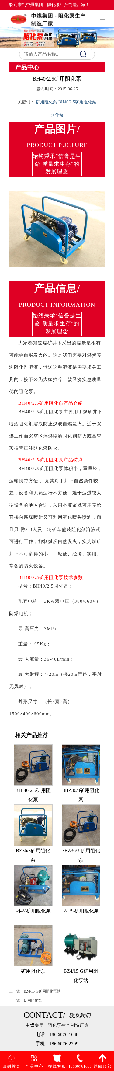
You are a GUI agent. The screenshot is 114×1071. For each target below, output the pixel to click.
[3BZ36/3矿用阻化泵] (81, 764)
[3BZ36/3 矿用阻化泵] (81, 824)
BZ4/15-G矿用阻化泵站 (42, 991)
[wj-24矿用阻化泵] (33, 885)
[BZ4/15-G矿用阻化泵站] (81, 945)
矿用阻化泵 (33, 1000)
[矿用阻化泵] (33, 945)
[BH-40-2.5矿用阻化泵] (33, 764)
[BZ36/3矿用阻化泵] (33, 824)
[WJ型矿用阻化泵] (81, 885)
